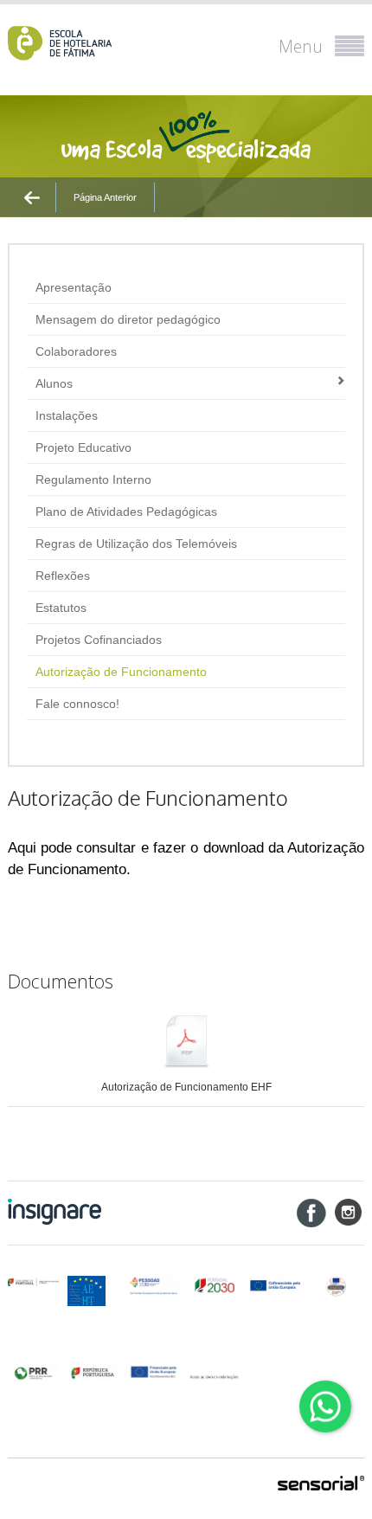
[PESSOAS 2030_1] (153, 1286)
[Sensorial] (321, 1484)
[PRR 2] (93, 1372)
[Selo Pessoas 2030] (336, 1286)
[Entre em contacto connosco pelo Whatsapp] (325, 1406)
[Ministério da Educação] (33, 1283)
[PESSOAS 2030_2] (214, 1286)
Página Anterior (105, 197)
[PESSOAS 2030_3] (274, 1286)
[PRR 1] (33, 1372)
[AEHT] (93, 1291)
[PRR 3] (153, 1372)
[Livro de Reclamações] (214, 1371)
